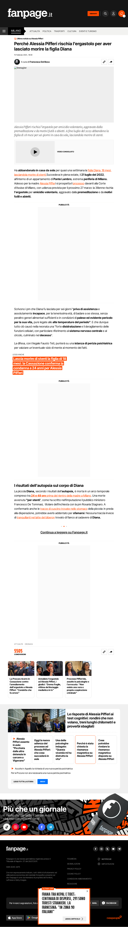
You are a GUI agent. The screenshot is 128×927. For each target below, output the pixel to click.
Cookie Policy (74, 874)
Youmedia (71, 859)
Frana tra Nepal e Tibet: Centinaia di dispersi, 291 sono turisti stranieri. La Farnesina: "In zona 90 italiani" (63, 903)
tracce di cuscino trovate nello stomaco (63, 508)
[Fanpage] (17, 848)
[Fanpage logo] (26, 13)
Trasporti (59, 31)
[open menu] (4, 31)
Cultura (71, 31)
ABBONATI (93, 13)
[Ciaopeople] (114, 918)
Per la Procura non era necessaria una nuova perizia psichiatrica (40, 773)
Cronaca (29, 644)
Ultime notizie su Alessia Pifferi (30, 39)
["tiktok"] (6, 827)
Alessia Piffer (47, 183)
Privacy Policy (74, 869)
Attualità (35, 31)
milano (16, 30)
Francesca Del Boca (40, 61)
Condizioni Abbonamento (79, 879)
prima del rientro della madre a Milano (61, 495)
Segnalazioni (73, 864)
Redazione (72, 884)
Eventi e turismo (87, 31)
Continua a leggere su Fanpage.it (64, 532)
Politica (47, 31)
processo (78, 183)
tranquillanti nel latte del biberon (36, 517)
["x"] (33, 827)
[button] (111, 62)
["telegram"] (50, 827)
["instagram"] (15, 827)
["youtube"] (24, 827)
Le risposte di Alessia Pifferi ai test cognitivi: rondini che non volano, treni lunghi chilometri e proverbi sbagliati (91, 720)
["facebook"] (41, 827)
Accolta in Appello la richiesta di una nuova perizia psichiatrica (44, 768)
